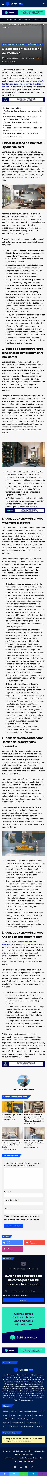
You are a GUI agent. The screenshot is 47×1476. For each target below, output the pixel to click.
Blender (13, 1411)
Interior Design (38, 1415)
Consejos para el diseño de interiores (14, 44)
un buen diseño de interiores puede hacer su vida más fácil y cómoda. (23, 84)
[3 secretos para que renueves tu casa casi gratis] (12, 1107)
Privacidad (23, 1295)
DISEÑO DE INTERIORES (17, 25)
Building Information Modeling (28, 1411)
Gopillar (5, 1415)
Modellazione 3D (8, 1419)
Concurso (28, 1458)
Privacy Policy (38, 1458)
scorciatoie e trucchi (27, 1426)
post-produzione (17, 1422)
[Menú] (3, 4)
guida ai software (16, 1415)
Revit (4, 1426)
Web (5, 1208)
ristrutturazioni (13, 1426)
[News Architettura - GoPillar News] (14, 4)
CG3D (42, 1411)
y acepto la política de (12, 1295)
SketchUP (40, 1426)
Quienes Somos (9, 1458)
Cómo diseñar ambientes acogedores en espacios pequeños (26, 21)
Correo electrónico (11, 1200)
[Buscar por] (44, 4)
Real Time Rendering (32, 1422)
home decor (27, 1415)
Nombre (7, 1192)
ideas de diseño (9, 89)
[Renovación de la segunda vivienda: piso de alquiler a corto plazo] (34, 1133)
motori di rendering (22, 1419)
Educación (20, 1458)
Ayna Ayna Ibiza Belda (12, 58)
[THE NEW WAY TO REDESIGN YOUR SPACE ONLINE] (23, 12)
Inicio (5, 25)
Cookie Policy (18, 1461)
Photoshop (6, 1422)
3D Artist (5, 1411)
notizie (33, 1419)
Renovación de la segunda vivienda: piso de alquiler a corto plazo (33, 1143)
